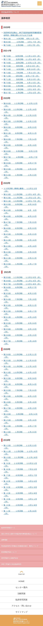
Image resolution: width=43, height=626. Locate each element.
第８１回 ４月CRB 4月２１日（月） (22, 39)
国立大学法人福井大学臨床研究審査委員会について (19, 534)
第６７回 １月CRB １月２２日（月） (22, 93)
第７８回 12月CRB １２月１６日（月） (22, 56)
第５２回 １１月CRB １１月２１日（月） (22, 198)
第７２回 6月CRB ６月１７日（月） (22, 76)
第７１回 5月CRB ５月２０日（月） (22, 79)
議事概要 (4, 540)
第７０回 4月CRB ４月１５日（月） (22, 83)
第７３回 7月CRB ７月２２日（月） (22, 73)
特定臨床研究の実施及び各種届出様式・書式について (19, 546)
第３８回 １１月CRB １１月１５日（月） (22, 281)
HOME (21, 581)
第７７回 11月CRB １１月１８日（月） (22, 59)
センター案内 (21, 587)
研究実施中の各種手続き (9, 558)
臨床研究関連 (21, 600)
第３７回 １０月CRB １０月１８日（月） (22, 284)
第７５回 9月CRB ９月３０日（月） (22, 66)
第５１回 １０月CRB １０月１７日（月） (22, 201)
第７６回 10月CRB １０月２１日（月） (23, 63)
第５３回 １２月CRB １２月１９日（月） (22, 194)
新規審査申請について (9, 552)
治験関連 (21, 593)
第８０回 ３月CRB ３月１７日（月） (22, 42)
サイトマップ (21, 612)
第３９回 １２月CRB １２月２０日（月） (22, 277)
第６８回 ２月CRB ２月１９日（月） (22, 89)
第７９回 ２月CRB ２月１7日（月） (22, 45)
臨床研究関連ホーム (8, 528)
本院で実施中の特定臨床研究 (11, 564)
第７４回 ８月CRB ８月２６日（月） (22, 69)
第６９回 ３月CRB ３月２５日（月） (22, 86)
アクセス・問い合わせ (21, 606)
